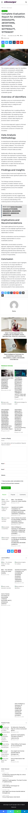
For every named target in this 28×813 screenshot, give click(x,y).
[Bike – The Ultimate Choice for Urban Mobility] (6, 502)
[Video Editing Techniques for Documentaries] (5, 746)
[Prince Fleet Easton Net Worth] (5, 761)
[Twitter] (5, 293)
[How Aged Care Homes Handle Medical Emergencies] (5, 753)
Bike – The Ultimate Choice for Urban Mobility (6, 571)
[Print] (2, 295)
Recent (4, 494)
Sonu (5, 35)
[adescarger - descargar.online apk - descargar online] (10, 2)
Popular (13, 494)
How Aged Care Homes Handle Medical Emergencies (17, 752)
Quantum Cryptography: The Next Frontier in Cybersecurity (18, 736)
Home (4, 7)
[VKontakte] (20, 293)
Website (3, 475)
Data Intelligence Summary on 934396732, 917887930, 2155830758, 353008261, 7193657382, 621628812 (18, 530)
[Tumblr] (11, 293)
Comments (23, 494)
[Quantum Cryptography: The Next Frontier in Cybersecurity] (5, 738)
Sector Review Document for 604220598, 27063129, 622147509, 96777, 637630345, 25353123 (6, 598)
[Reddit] (17, 293)
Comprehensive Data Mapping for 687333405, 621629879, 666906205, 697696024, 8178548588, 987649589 (7, 383)
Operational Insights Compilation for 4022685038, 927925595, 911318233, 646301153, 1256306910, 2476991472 (18, 510)
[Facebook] (2, 293)
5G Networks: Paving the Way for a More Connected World (19, 729)
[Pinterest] (14, 293)
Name (3, 463)
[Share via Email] (23, 293)
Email (3, 469)
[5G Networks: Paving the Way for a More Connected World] (5, 729)
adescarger (9, 7)
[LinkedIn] (8, 293)
